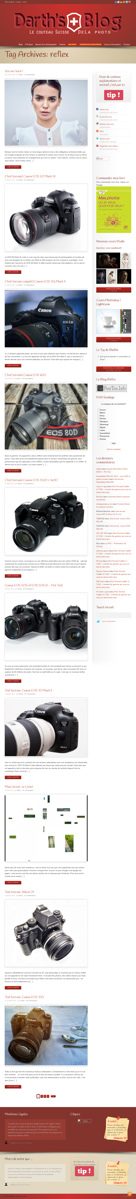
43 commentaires (29, 180)
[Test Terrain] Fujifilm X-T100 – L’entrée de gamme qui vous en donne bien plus (113, 489)
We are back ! (14, 71)
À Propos (29, 44)
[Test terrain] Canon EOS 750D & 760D (31, 480)
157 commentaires (30, 694)
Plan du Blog (9, 2)
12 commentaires (29, 74)
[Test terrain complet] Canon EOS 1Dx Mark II (35, 282)
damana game (102, 551)
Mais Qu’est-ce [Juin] (19, 787)
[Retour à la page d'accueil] (68, 35)
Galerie (62, 44)
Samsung (104, 424)
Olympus (104, 421)
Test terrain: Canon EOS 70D (24, 997)
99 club (99, 561)
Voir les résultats (114, 449)
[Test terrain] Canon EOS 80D (25, 375)
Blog (20, 44)
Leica (102, 430)
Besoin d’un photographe (46, 44)
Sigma (102, 427)
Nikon (102, 413)
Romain (99, 497)
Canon (103, 410)
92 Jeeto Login (102, 592)
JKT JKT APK (101, 533)
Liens (25, 2)
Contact (126, 44)
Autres (103, 439)
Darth (21, 180)
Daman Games (102, 571)
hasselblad (105, 433)
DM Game (100, 581)
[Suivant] (53, 1096)
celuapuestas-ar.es (104, 504)
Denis (21, 74)
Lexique (18, 2)
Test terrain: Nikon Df (19, 892)
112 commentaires (30, 895)
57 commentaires (29, 285)
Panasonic (104, 436)
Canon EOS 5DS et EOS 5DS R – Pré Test (34, 585)
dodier (99, 469)
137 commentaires (27, 378)
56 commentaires (28, 589)
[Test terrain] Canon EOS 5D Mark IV (30, 176)
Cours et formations (112, 44)
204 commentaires (31, 1000)
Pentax (103, 418)
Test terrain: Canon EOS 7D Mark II (28, 691)
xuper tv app (101, 486)
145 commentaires (28, 790)
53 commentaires (28, 483)
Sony (102, 416)
